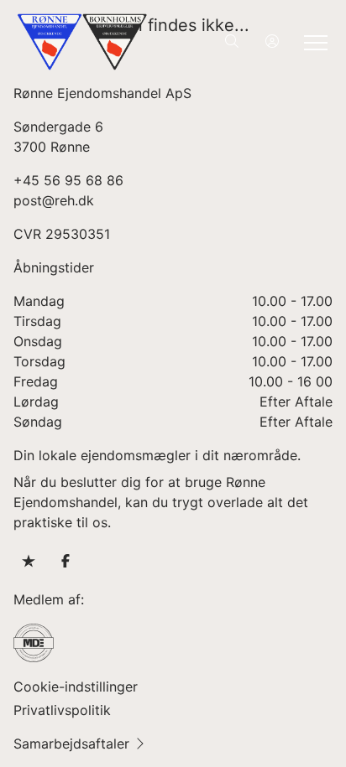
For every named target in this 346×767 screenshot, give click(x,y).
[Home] (95, 42)
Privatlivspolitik (62, 710)
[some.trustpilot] (28, 561)
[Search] (232, 42)
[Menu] (312, 42)
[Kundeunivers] (272, 42)
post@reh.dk (53, 200)
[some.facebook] (65, 561)
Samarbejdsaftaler (71, 743)
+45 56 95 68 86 (68, 180)
